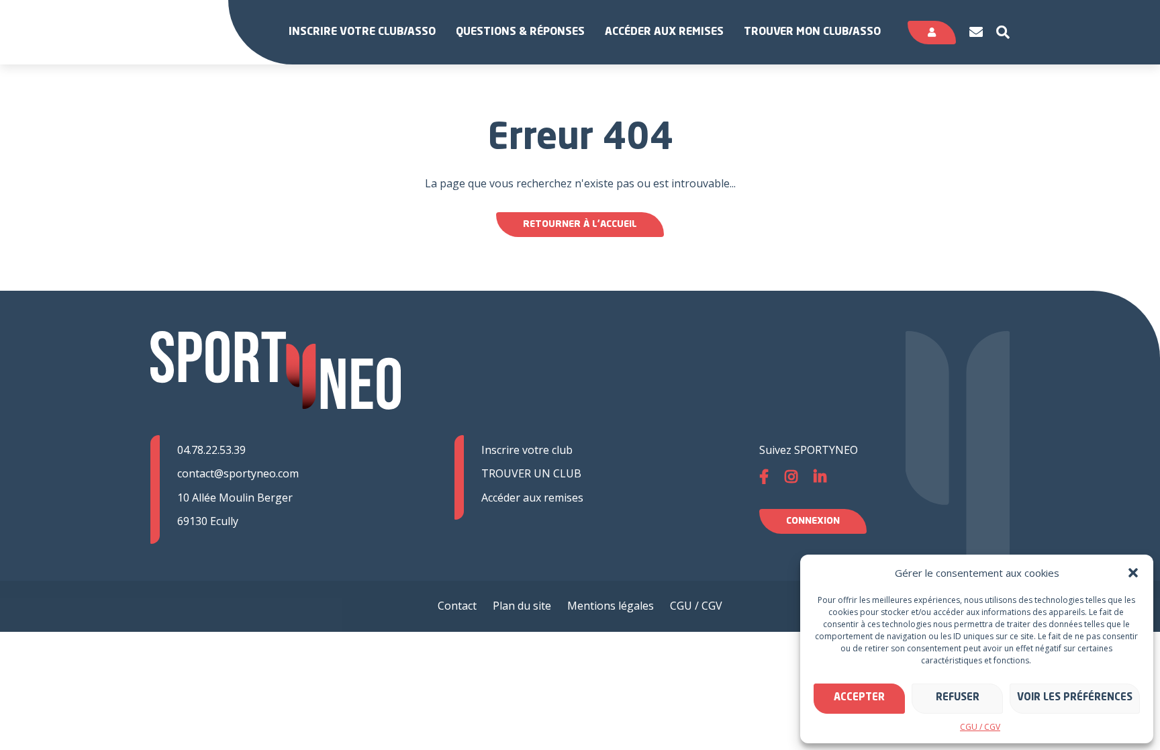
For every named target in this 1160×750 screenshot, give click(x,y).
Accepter (859, 698)
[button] (1133, 572)
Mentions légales (610, 605)
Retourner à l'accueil (580, 224)
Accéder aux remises (664, 32)
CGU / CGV (980, 727)
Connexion (813, 521)
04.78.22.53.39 (211, 449)
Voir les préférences (1074, 698)
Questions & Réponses (520, 32)
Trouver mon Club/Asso (812, 32)
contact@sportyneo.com (238, 473)
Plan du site (522, 605)
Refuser (957, 698)
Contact (457, 605)
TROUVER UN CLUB (531, 473)
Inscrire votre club (527, 449)
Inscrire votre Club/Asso (362, 32)
